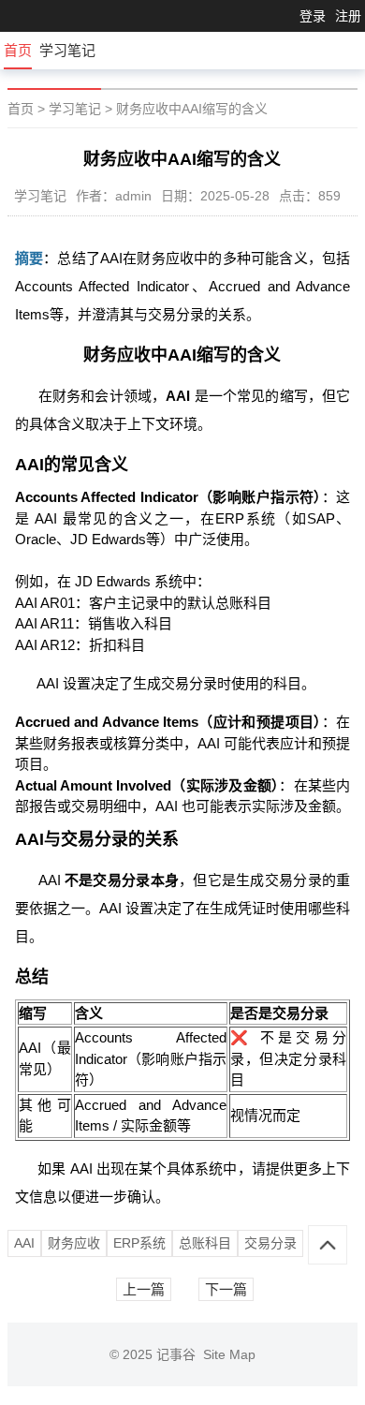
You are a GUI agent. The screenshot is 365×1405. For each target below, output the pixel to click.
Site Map (229, 1354)
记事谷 (179, 1354)
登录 (312, 15)
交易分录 (270, 1242)
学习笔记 (67, 50)
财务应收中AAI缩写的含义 (192, 108)
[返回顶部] (327, 1244)
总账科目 (205, 1242)
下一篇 (226, 1289)
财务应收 (74, 1242)
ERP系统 (139, 1242)
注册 (348, 15)
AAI (24, 1242)
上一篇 (144, 1289)
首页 (18, 50)
